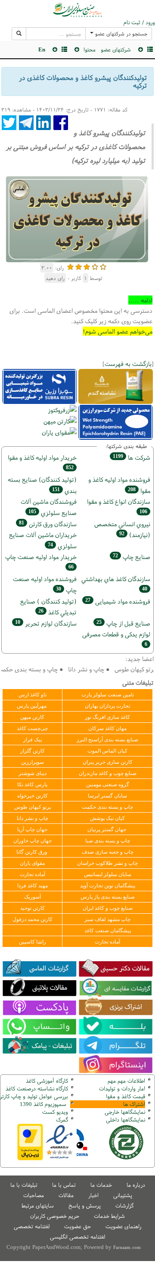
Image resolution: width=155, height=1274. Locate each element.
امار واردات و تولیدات (122, 1088)
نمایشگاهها (125, 1112)
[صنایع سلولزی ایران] (77, 9)
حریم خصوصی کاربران (54, 1216)
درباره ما (136, 1185)
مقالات (66, 1195)
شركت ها (131, 457)
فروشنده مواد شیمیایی (117, 601)
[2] (78, 266)
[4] (95, 266)
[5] (103, 266)
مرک (61, 1119)
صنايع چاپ (131, 556)
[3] (87, 266)
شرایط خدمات (109, 1216)
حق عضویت (77, 1226)
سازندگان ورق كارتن (48, 523)
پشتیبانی (122, 1195)
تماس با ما (64, 1185)
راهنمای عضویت (123, 1226)
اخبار (93, 1195)
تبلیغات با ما (23, 1185)
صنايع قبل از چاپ (123, 623)
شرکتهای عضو (116, 49)
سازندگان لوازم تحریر (46, 623)
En (41, 49)
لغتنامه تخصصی (32, 1226)
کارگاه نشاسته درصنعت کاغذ (36, 1088)
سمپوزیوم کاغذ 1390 (44, 1104)
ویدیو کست (55, 1112)
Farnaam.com (127, 1247)
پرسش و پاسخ (84, 1205)
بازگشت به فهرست (128, 363)
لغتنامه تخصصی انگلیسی (77, 1237)
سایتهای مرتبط (38, 1205)
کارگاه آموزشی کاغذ (47, 1081)
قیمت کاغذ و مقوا (125, 1096)
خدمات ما (101, 1185)
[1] (70, 266)
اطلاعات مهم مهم (126, 1081)
